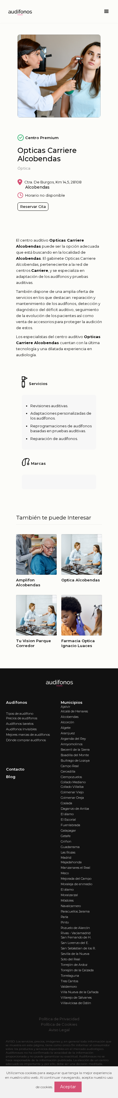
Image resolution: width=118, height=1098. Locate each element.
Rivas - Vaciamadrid (76, 933)
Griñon (66, 841)
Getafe (65, 836)
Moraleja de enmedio (76, 884)
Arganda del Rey (73, 739)
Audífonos (16, 702)
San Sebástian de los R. (78, 948)
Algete (65, 728)
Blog (10, 776)
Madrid (66, 858)
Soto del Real (70, 959)
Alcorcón (67, 722)
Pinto (65, 922)
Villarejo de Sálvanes (76, 997)
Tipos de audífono (19, 714)
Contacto (15, 769)
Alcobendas (69, 717)
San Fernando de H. (76, 937)
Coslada (66, 803)
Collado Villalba (72, 787)
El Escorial (68, 820)
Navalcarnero (71, 906)
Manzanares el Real (75, 868)
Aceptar (68, 1086)
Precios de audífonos (21, 718)
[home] (18, 11)
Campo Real (70, 766)
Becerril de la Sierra (75, 750)
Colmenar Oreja (72, 798)
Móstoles (67, 900)
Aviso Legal (59, 1029)
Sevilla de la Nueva (75, 954)
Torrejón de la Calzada (77, 970)
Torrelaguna (70, 976)
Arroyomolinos (71, 744)
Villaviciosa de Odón (76, 1003)
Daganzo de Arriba (75, 809)
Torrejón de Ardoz (74, 965)
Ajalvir (65, 707)
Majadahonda (71, 862)
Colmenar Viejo (72, 792)
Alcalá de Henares (74, 711)
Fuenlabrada (70, 825)
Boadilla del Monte (75, 755)
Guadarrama (70, 847)
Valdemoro (69, 987)
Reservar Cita (33, 206)
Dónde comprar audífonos (26, 740)
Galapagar (68, 830)
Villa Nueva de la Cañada (80, 992)
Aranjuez (68, 733)
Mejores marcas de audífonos (28, 735)
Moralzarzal (69, 895)
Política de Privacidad (59, 1019)
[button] (106, 11)
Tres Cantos (69, 981)
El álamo (67, 814)
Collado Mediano (73, 782)
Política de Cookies (59, 1024)
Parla (64, 917)
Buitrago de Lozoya (75, 760)
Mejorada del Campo (76, 879)
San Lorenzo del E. (74, 943)
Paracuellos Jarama (75, 911)
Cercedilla (68, 771)
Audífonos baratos (20, 724)
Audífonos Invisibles (21, 729)
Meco (65, 873)
